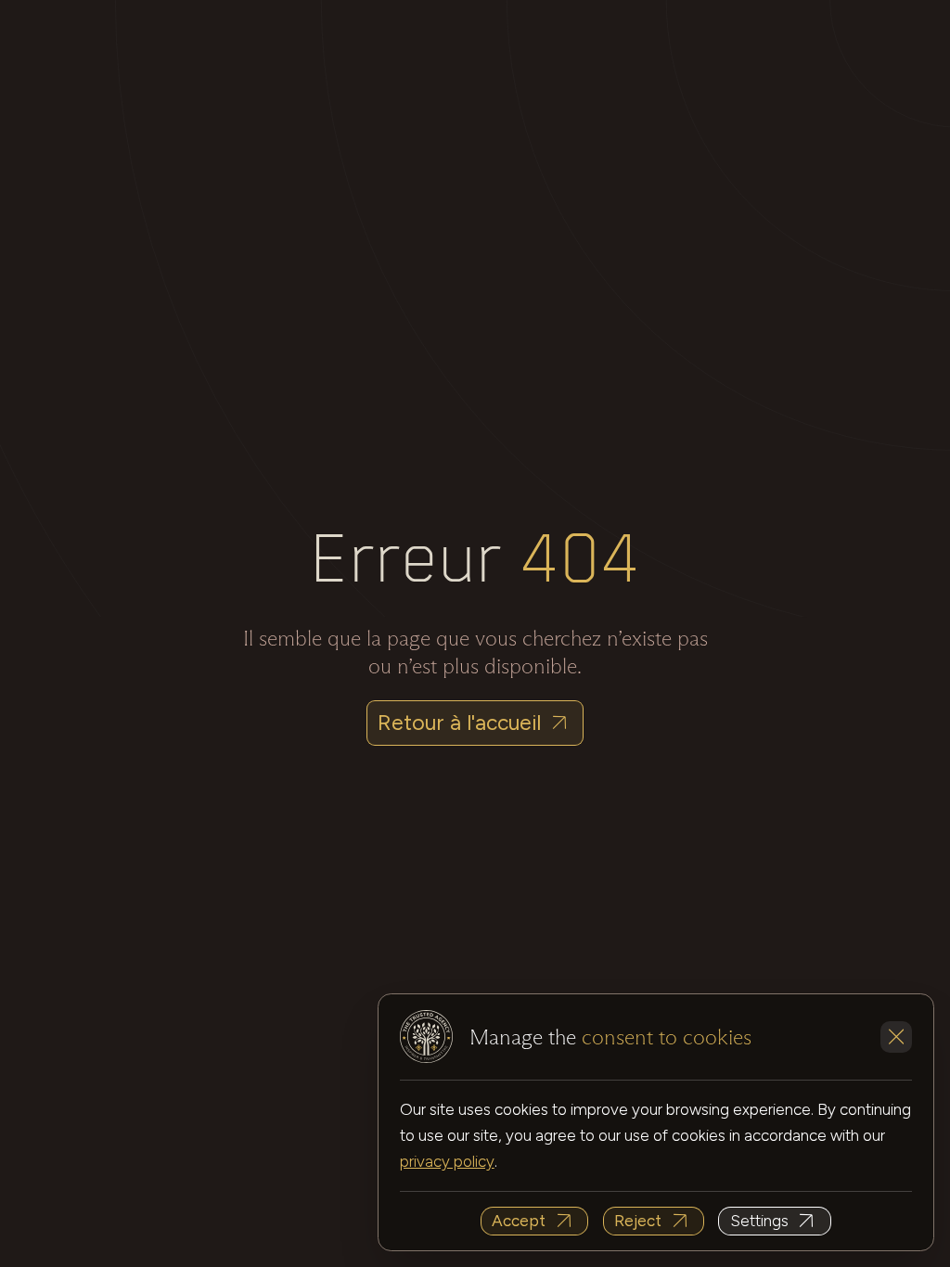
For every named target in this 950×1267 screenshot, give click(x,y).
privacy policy (447, 1161)
